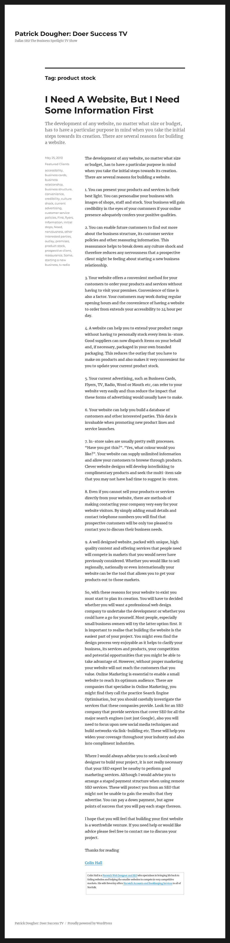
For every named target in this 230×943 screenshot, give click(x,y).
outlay (49, 241)
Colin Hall (93, 863)
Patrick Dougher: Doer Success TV (71, 34)
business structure (58, 189)
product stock (55, 246)
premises (62, 241)
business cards (55, 175)
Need (58, 227)
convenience (54, 194)
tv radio (64, 264)
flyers (69, 217)
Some (68, 255)
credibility (52, 198)
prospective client (58, 250)
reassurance (53, 255)
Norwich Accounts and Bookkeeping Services (148, 883)
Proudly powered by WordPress (90, 923)
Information (53, 222)
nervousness (54, 231)
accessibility (54, 170)
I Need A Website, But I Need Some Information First (112, 105)
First (61, 217)
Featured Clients (57, 164)
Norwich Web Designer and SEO (120, 875)
